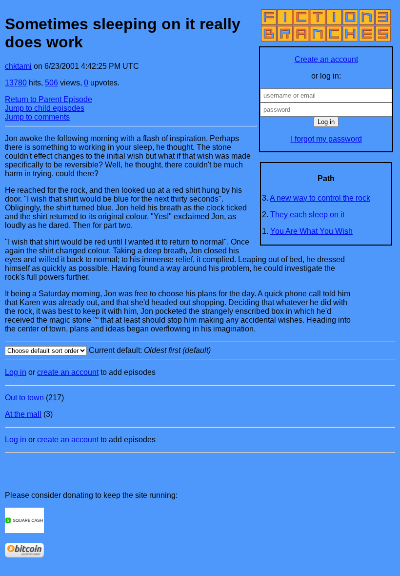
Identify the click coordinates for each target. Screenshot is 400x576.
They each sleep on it (307, 214)
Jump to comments (37, 117)
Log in (15, 372)
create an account (68, 372)
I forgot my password (326, 139)
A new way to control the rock (320, 198)
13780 (16, 83)
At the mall (23, 414)
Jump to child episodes (44, 108)
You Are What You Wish (311, 231)
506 (51, 83)
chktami (18, 66)
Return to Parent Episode (48, 99)
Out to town (24, 397)
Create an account (326, 59)
